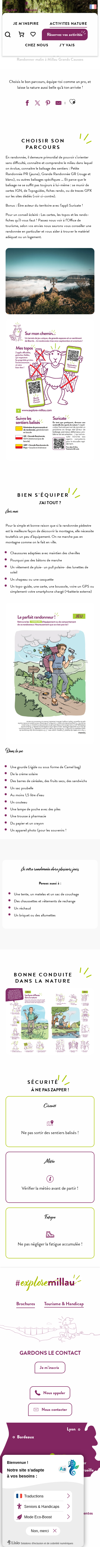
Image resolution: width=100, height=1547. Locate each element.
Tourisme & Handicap (64, 1303)
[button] (7, 34)
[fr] (93, 6)
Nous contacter (54, 1409)
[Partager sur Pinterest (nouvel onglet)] (47, 104)
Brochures (25, 1303)
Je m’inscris (49, 1367)
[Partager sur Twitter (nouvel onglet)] (37, 104)
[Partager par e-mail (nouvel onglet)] (58, 104)
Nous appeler (54, 1393)
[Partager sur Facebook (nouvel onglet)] (26, 104)
